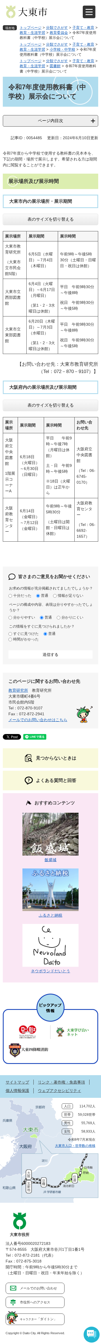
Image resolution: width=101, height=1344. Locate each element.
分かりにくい (72, 617)
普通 (44, 595)
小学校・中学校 (62, 49)
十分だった (22, 595)
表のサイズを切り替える (50, 219)
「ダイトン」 (38, 1319)
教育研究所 (18, 690)
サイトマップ (17, 1082)
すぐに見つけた (26, 634)
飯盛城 (50, 860)
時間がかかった (26, 639)
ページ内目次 (50, 120)
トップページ (31, 27)
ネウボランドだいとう (50, 971)
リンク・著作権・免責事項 (61, 1082)
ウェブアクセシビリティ (59, 1090)
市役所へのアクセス (35, 1302)
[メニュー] (89, 12)
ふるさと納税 (50, 915)
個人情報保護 (17, 1090)
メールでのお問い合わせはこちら (37, 720)
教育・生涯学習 (32, 33)
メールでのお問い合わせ (38, 1288)
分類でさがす (57, 27)
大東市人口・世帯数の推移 (75, 1146)
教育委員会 (59, 33)
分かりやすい (24, 617)
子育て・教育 (83, 27)
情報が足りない (70, 595)
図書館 (55, 66)
